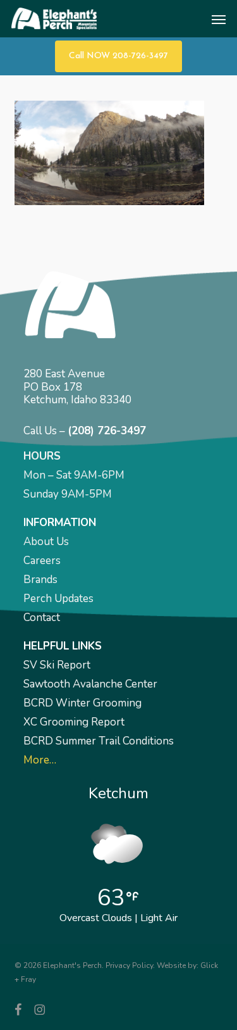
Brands (40, 579)
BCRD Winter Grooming (82, 703)
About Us (46, 541)
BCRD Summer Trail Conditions (98, 741)
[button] (219, 19)
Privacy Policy (129, 965)
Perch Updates (58, 598)
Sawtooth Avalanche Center (90, 684)
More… (39, 760)
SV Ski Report (56, 665)
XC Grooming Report (74, 722)
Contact (41, 617)
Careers (42, 560)
